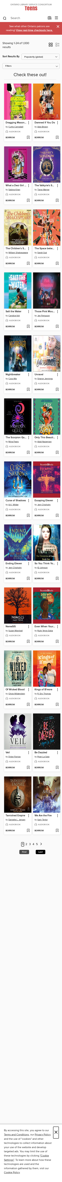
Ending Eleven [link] (14, 563)
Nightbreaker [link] (13, 374)
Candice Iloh (14, 315)
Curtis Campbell (15, 127)
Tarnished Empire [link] (15, 815)
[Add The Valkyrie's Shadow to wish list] (57, 201)
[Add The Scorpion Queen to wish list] (28, 453)
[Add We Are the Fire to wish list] (57, 831)
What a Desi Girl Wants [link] (16, 185)
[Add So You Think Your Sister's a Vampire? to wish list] (57, 579)
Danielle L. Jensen (16, 819)
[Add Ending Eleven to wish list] (28, 579)
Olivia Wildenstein (16, 693)
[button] (51, 45)
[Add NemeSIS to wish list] (28, 642)
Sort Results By (11, 56)
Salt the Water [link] (13, 311)
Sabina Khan (14, 189)
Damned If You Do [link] (45, 122)
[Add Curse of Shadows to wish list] (28, 516)
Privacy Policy (42, 1134)
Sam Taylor (42, 819)
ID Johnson (42, 567)
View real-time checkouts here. (34, 30)
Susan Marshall (15, 630)
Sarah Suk (42, 252)
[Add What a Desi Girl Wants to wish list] (28, 201)
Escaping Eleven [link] (44, 500)
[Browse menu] (56, 18)
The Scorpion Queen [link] (16, 437)
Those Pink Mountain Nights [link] (45, 311)
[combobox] (24, 18)
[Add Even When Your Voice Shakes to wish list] (57, 642)
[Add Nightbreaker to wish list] (28, 390)
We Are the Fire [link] (43, 815)
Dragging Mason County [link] (16, 122)
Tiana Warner (43, 189)
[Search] (4, 18)
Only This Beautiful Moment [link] (45, 437)
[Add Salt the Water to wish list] (28, 327)
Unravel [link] (39, 374)
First (24, 852)
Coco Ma (12, 378)
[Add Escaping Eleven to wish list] (57, 516)
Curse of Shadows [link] (16, 500)
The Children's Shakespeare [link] (16, 248)
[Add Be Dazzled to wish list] (57, 768)
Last (40, 852)
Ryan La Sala (43, 756)
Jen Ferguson (43, 315)
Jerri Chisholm (44, 504)
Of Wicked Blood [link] (15, 689)
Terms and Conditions (16, 1134)
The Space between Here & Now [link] (45, 248)
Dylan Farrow (14, 756)
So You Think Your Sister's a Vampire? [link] (45, 563)
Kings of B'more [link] (43, 689)
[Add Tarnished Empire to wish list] (28, 831)
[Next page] (41, 844)
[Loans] (50, 19)
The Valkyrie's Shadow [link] (45, 185)
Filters (8, 66)
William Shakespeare (18, 252)
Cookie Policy (12, 1172)
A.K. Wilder (13, 504)
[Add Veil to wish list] (28, 768)
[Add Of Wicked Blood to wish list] (28, 705)
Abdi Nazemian (44, 441)
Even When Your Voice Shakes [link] (45, 626)
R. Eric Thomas (44, 693)
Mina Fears (13, 441)
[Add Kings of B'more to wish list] (57, 705)
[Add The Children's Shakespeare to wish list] (28, 264)
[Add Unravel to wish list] (57, 390)
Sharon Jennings (45, 378)
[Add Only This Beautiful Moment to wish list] (57, 453)
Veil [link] (8, 752)
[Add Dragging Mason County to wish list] (28, 138)
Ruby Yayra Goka (45, 630)
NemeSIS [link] (11, 626)
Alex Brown (42, 127)
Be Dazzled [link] (41, 752)
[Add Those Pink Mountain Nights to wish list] (57, 327)
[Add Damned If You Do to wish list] (57, 138)
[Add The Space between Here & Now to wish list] (57, 264)
